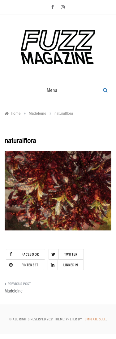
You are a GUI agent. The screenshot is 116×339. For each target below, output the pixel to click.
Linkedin (70, 265)
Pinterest (30, 265)
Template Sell (94, 319)
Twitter (71, 254)
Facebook (30, 254)
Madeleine (14, 291)
